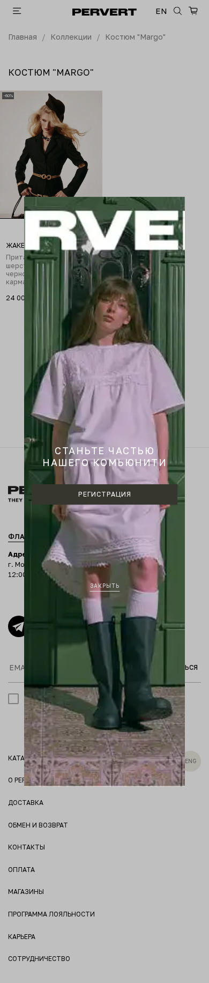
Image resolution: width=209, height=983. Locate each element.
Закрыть (105, 585)
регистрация (104, 494)
